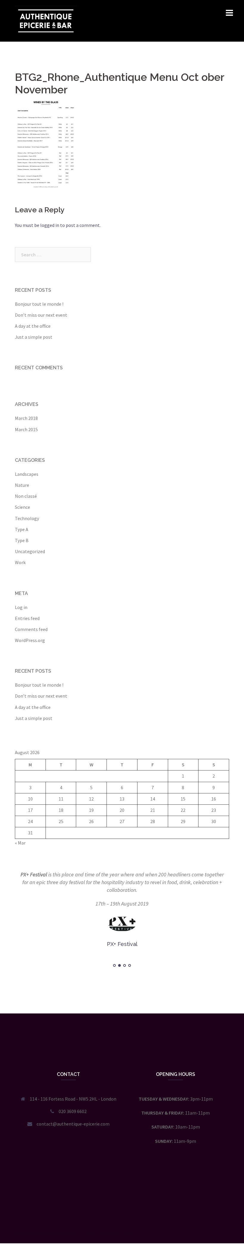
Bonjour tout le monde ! (39, 304)
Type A (21, 529)
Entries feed (27, 618)
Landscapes (26, 474)
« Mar (20, 843)
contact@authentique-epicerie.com (73, 1124)
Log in (21, 607)
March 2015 (26, 429)
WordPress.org (30, 640)
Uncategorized (30, 551)
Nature (22, 485)
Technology (27, 518)
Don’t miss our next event (41, 315)
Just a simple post (33, 337)
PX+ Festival (34, 874)
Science (22, 507)
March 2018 (26, 418)
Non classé (26, 496)
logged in (49, 225)
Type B (22, 540)
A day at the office (33, 326)
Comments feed (31, 629)
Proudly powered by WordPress (46, 1233)
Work (20, 562)
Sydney (104, 1233)
